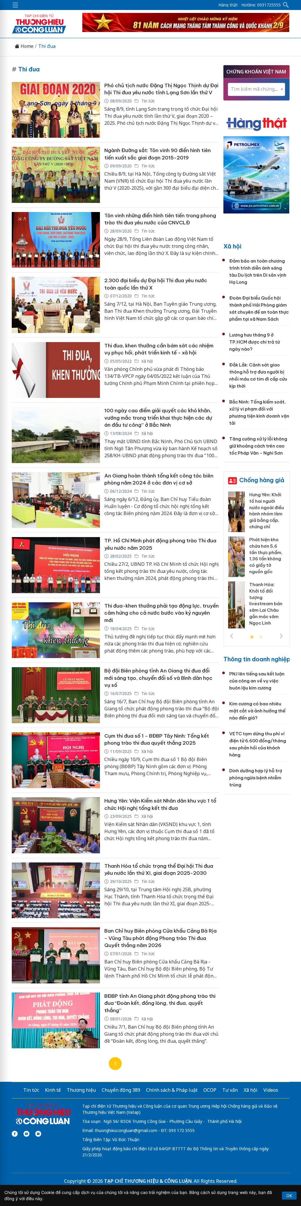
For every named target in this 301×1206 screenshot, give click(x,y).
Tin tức (147, 101)
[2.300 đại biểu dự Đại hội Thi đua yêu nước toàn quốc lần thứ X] (56, 305)
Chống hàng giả (261, 480)
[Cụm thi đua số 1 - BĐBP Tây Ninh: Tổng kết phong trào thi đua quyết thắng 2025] (56, 760)
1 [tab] (252, 637)
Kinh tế (53, 1090)
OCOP (209, 1090)
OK (289, 1195)
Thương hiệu (81, 1090)
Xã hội (146, 361)
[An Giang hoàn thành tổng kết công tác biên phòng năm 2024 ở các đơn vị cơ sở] (56, 500)
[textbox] (256, 89)
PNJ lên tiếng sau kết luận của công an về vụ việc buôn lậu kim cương (257, 681)
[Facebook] (15, 1134)
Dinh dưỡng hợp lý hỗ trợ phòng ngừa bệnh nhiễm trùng (255, 778)
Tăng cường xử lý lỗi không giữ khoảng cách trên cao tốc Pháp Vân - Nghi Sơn (258, 446)
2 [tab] (261, 637)
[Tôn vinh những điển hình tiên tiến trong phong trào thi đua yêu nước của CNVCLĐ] (56, 240)
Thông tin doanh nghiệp (256, 659)
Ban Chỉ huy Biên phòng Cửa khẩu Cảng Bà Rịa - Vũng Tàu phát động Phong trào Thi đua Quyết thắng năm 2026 (160, 938)
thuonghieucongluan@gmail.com (126, 1130)
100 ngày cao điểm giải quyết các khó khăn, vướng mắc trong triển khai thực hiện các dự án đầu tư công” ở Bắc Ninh (158, 417)
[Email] (38, 1134)
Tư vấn (230, 1090)
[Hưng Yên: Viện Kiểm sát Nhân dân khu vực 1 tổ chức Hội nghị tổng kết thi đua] (56, 825)
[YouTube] (26, 1134)
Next (281, 636)
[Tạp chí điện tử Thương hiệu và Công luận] (43, 1114)
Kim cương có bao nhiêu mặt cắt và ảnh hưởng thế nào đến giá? (257, 711)
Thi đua (47, 46)
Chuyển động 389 (121, 1090)
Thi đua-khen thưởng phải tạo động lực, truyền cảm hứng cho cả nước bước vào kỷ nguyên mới (161, 613)
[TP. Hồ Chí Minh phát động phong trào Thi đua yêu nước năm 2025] (56, 565)
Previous (231, 636)
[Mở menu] (15, 5)
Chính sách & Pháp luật (172, 1090)
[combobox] (256, 89)
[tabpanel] (256, 562)
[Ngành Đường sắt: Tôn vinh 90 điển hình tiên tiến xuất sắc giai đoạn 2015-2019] (56, 175)
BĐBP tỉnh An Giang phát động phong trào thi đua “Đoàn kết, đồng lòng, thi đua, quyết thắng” (159, 1003)
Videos (270, 1090)
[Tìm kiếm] (286, 5)
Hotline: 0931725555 (261, 5)
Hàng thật (228, 5)
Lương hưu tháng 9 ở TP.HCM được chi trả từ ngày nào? (254, 342)
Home (26, 46)
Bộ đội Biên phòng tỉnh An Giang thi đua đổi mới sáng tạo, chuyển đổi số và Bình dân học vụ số (158, 677)
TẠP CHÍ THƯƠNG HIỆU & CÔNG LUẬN (148, 1181)
